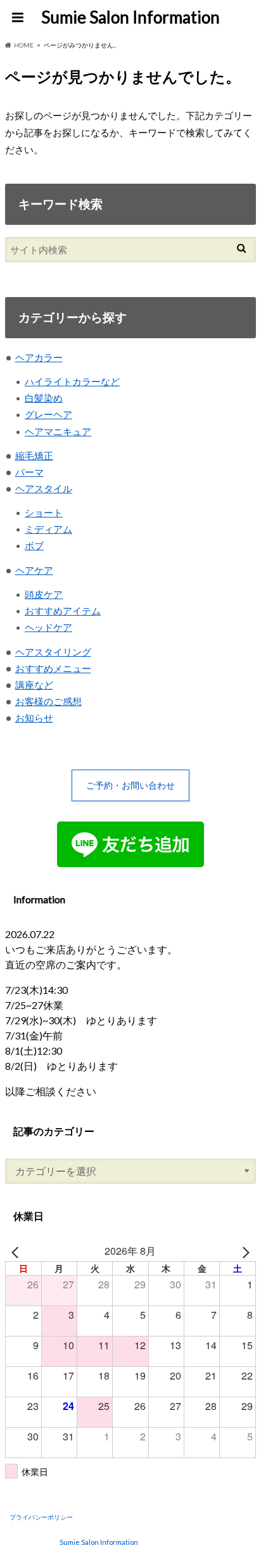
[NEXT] (244, 1251)
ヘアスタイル (43, 488)
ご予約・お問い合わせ (130, 785)
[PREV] (17, 1251)
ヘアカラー (39, 357)
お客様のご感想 (48, 701)
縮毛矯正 (34, 455)
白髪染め (44, 397)
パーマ (29, 472)
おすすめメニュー (53, 668)
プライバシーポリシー (41, 1517)
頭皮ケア (44, 594)
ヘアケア (34, 570)
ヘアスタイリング (53, 651)
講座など (34, 684)
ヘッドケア (48, 627)
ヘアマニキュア (58, 431)
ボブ (34, 545)
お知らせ (34, 717)
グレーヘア (48, 414)
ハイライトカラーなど (72, 381)
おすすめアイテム (63, 610)
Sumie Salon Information (130, 17)
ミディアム (48, 529)
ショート (44, 512)
